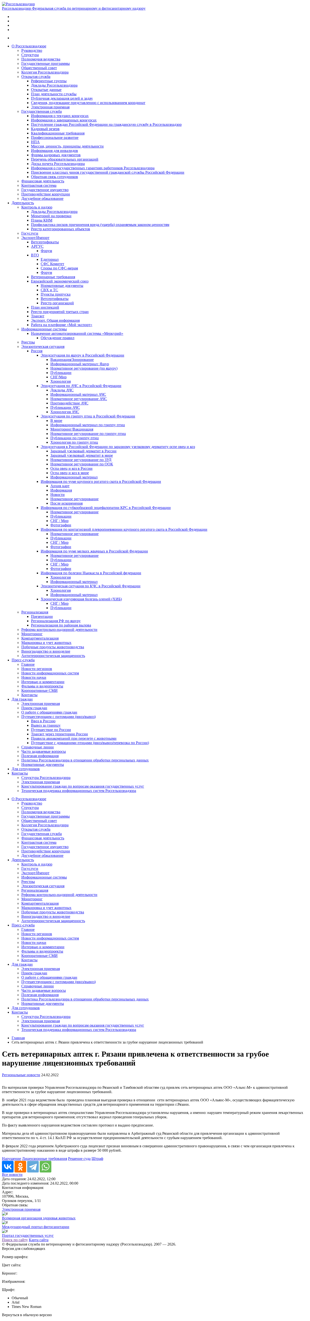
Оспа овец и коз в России (71, 468)
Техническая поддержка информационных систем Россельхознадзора (78, 791)
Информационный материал (74, 477)
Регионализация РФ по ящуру (56, 621)
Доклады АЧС (62, 390)
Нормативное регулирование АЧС (78, 399)
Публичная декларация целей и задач (62, 98)
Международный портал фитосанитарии (35, 1227)
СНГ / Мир (59, 521)
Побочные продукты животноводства (52, 647)
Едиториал (50, 259)
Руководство (31, 50)
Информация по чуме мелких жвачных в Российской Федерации (94, 551)
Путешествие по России (51, 730)
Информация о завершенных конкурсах (64, 120)
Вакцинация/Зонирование (72, 360)
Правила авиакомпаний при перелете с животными (73, 738)
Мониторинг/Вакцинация (71, 429)
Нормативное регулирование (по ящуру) (83, 368)
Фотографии (60, 525)
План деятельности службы (54, 94)
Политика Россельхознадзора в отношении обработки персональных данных (85, 760)
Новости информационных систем (50, 673)
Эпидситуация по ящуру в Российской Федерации (82, 355)
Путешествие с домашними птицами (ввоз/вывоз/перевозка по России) (90, 743)
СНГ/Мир (58, 377)
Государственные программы (45, 63)
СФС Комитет (52, 264)
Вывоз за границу (46, 725)
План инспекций (45, 307)
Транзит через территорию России (59, 734)
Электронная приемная (50, 107)
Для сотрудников (26, 769)
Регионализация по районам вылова (61, 625)
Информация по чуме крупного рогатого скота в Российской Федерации (101, 481)
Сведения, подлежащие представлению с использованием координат (88, 103)
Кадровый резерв (45, 129)
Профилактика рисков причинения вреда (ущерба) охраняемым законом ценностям (100, 225)
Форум (46, 251)
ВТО (35, 255)
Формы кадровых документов (56, 155)
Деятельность (23, 203)
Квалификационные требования (58, 133)
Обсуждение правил (57, 338)
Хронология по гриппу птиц (74, 442)
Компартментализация (40, 638)
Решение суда (79, 1159)
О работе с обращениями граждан (49, 712)
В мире (56, 420)
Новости (57, 495)
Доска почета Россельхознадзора (58, 164)
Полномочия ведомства (40, 59)
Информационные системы (44, 329)
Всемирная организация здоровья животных (39, 1218)
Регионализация (34, 612)
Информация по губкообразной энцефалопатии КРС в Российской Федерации (106, 508)
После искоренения (66, 503)
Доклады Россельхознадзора (54, 85)
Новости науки (33, 677)
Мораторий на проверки (51, 216)
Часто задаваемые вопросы (43, 751)
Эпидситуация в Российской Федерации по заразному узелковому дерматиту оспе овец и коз (118, 447)
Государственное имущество (45, 190)
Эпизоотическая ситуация (42, 346)
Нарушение (11, 1159)
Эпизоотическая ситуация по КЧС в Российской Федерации (90, 586)
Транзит (37, 316)
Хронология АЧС (64, 412)
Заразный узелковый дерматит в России (83, 451)
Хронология (60, 381)
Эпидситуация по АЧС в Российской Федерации (81, 386)
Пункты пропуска (55, 294)
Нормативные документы (62, 286)
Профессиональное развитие (54, 137)
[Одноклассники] (20, 1166)
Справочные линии (37, 747)
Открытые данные (46, 90)
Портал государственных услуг (28, 1235)
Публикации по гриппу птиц (74, 438)
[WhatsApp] (45, 1166)
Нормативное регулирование (74, 499)
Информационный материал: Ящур (79, 364)
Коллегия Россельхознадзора (45, 72)
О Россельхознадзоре (29, 46)
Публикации (60, 373)
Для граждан (22, 699)
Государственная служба (41, 111)
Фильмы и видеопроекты (42, 686)
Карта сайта (38, 1240)
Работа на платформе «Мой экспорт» (61, 325)
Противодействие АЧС (69, 403)
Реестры (28, 342)
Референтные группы (49, 81)
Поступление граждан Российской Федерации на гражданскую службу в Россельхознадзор (106, 124)
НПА (35, 142)
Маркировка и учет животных (46, 643)
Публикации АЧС (65, 407)
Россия (36, 351)
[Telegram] (33, 1166)
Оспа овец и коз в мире (69, 473)
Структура (30, 55)
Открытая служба (35, 77)
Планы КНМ (41, 220)
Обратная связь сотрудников (54, 177)
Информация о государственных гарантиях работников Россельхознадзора (93, 168)
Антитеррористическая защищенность (53, 656)
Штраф (97, 1159)
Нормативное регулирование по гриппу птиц (88, 434)
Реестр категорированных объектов (60, 229)
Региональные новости (21, 1075)
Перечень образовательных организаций (64, 159)
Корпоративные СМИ (39, 690)
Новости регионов (36, 669)
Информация (61, 490)
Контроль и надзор (36, 207)
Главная (18, 1038)
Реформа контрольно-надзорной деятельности (59, 629)
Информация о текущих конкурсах (60, 116)
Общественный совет (39, 68)
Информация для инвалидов (54, 151)
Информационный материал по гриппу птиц (87, 425)
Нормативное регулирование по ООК (81, 464)
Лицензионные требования (44, 1159)
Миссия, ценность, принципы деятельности (67, 146)
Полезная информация (40, 756)
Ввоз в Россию (43, 721)
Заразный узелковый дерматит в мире (81, 455)
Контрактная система (38, 185)
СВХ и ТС (49, 290)
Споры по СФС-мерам (59, 268)
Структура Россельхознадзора (45, 778)
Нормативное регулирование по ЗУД (80, 460)
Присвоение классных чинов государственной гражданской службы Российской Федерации (107, 172)
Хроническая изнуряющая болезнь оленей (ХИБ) (81, 599)
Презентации (42, 616)
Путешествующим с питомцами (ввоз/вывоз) (58, 717)
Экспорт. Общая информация (55, 320)
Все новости (12, 1174)
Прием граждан (34, 708)
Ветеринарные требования (53, 277)
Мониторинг (32, 634)
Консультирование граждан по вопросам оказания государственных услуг (82, 786)
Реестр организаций (57, 303)
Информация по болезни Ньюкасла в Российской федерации (91, 573)
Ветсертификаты (45, 242)
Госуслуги (29, 233)
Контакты (29, 695)
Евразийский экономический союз (59, 281)
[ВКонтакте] (8, 1166)
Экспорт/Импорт (35, 238)
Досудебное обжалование (42, 198)
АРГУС (37, 246)
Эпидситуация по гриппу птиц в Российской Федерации (88, 416)
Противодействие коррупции (45, 194)
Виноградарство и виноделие (45, 651)
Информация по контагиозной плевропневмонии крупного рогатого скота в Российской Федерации (124, 529)
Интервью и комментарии (42, 682)
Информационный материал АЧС (78, 394)
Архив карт (60, 486)
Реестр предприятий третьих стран (60, 312)
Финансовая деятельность (42, 181)
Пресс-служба (23, 660)
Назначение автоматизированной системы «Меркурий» (77, 333)
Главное (28, 664)
